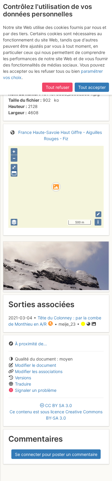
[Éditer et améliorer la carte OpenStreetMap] (98, 214)
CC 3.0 (56, 411)
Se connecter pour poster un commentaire (56, 454)
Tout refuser (57, 87)
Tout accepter (92, 87)
